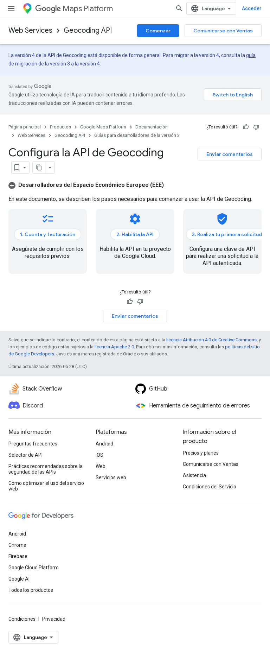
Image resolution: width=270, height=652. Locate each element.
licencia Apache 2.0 (114, 346)
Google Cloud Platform (33, 567)
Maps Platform (88, 8)
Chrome (17, 545)
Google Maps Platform (103, 126)
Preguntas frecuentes (32, 444)
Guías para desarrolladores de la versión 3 (137, 135)
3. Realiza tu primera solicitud (227, 234)
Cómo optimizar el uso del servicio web (46, 486)
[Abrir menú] (11, 8)
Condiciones (22, 619)
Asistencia (194, 475)
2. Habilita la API (135, 234)
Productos (60, 126)
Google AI (19, 579)
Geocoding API (88, 30)
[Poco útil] (256, 127)
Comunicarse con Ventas (223, 30)
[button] (86, 185)
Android (104, 444)
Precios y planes (201, 453)
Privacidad (53, 619)
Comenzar (158, 30)
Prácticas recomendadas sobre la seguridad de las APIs (45, 469)
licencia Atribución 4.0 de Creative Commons (211, 339)
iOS (99, 455)
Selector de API (25, 455)
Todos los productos (30, 590)
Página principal (24, 126)
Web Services (30, 30)
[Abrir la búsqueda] (179, 8)
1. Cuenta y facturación (47, 234)
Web (100, 466)
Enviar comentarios (229, 154)
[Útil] (245, 127)
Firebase (17, 556)
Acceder (252, 8)
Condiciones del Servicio (209, 486)
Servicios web (111, 477)
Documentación (151, 126)
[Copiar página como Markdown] (39, 167)
